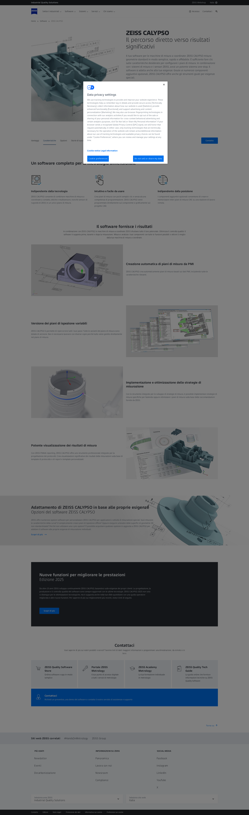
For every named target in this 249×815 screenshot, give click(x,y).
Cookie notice (94, 150)
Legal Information (109, 150)
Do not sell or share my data (148, 158)
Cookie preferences (98, 158)
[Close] (164, 84)
